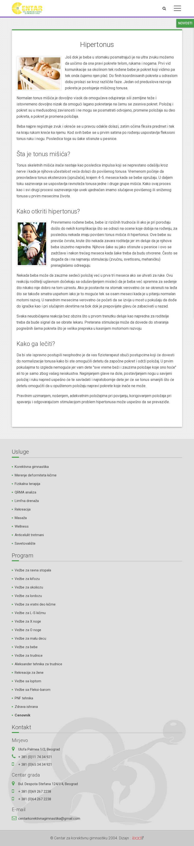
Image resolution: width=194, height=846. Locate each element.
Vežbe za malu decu (30, 638)
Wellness (22, 526)
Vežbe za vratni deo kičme (35, 604)
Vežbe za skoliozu (29, 587)
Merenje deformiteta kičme (36, 475)
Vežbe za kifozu (27, 579)
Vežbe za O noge (28, 630)
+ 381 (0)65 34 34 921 (35, 764)
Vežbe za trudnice (29, 655)
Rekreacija (23, 509)
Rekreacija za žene (29, 672)
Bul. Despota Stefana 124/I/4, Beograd (48, 784)
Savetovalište (25, 543)
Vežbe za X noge (28, 621)
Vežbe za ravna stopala (33, 570)
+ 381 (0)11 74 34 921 (35, 757)
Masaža (21, 518)
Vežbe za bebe (26, 647)
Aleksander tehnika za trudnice (38, 664)
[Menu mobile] (177, 9)
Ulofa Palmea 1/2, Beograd (39, 749)
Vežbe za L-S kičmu (30, 613)
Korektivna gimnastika (32, 467)
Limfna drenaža (27, 501)
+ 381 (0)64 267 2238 (34, 799)
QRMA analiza (25, 492)
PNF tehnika (24, 698)
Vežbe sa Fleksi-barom (32, 690)
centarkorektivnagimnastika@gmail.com (49, 818)
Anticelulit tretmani (29, 535)
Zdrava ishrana (26, 707)
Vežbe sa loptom (28, 681)
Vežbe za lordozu (28, 596)
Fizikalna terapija (27, 484)
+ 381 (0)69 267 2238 (34, 791)
